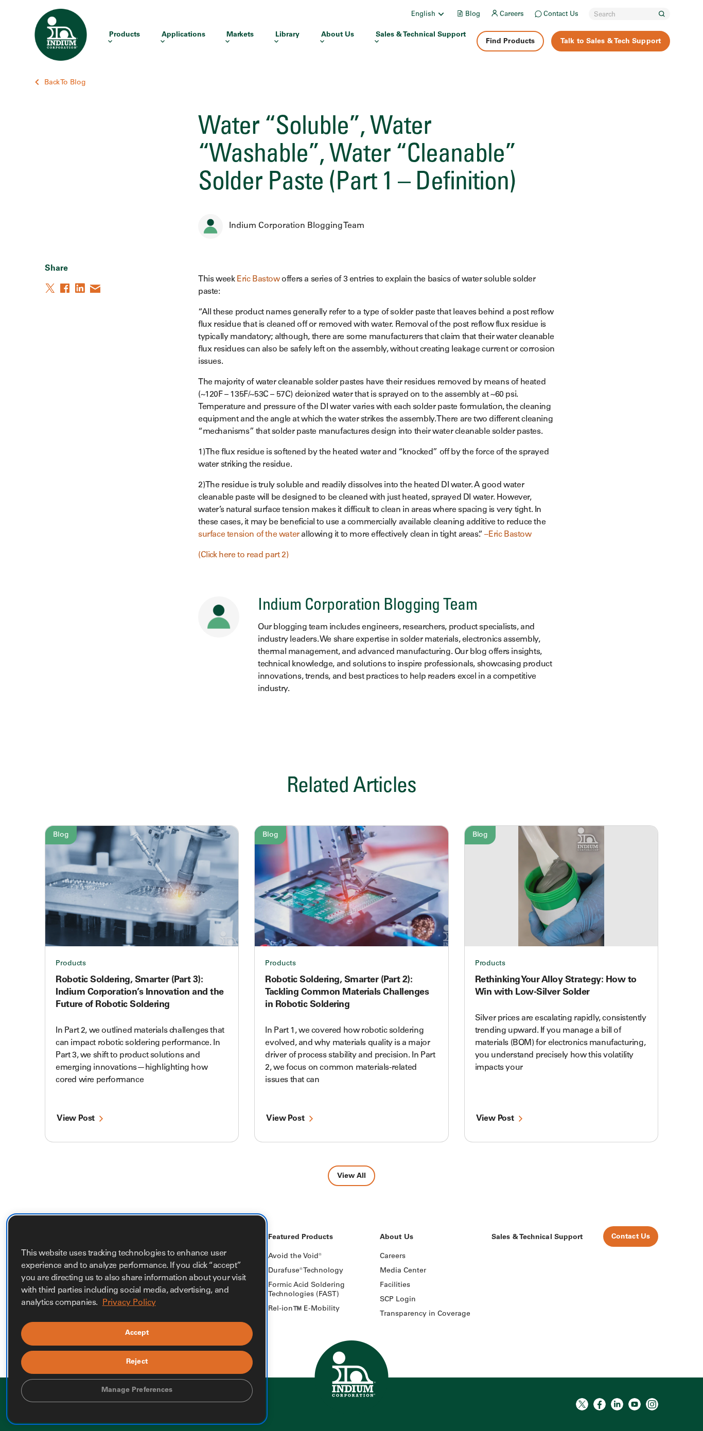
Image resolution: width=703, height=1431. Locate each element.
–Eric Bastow (507, 535)
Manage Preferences (137, 1390)
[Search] (662, 14)
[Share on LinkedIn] (81, 288)
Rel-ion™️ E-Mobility (304, 1309)
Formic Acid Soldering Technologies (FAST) (306, 1290)
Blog (472, 14)
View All (351, 1176)
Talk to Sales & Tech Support (610, 41)
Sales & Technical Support (421, 35)
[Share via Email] (96, 288)
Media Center (403, 1271)
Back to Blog (65, 82)
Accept (137, 1333)
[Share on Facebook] (66, 288)
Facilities (395, 1285)
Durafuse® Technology (305, 1271)
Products (124, 35)
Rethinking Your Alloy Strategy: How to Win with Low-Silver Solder (556, 986)
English (423, 14)
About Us (337, 35)
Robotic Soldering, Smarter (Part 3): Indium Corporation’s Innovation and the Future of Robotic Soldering (140, 993)
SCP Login (398, 1299)
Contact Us (560, 14)
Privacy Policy (129, 1303)
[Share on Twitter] (51, 288)
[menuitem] (428, 14)
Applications (183, 35)
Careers (512, 14)
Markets (240, 35)
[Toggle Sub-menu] (440, 14)
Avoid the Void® (295, 1256)
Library (287, 35)
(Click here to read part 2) (243, 555)
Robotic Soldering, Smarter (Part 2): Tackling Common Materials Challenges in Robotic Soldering (347, 993)
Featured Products (300, 1237)
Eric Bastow (258, 279)
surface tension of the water (249, 535)
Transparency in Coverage (425, 1314)
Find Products (510, 41)
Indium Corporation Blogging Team (296, 226)
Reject (137, 1362)
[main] (351, 593)
